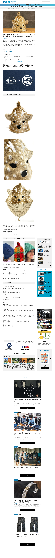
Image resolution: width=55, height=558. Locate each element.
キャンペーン (7, 49)
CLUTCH (48, 241)
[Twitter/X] (17, 353)
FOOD (36, 6)
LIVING (22, 6)
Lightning (43, 241)
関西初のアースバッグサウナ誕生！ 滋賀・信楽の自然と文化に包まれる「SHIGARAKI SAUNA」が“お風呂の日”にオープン (30, 367)
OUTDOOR (32, 6)
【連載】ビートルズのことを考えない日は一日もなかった (27, 400)
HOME (4, 8)
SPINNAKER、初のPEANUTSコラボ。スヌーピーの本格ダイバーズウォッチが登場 (47, 250)
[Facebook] (20, 353)
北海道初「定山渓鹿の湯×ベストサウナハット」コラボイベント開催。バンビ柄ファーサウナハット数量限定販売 (21, 8)
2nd (6, 8)
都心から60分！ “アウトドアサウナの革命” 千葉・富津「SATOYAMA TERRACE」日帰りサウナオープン (15, 366)
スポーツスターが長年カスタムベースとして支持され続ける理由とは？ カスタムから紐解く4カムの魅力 (47, 246)
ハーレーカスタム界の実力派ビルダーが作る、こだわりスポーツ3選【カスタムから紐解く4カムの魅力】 (47, 255)
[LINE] (22, 353)
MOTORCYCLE (27, 6)
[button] (38, 265)
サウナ (12, 49)
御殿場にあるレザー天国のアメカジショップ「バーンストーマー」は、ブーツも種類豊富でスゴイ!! (47, 259)
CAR (15, 6)
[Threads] (18, 353)
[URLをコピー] (24, 353)
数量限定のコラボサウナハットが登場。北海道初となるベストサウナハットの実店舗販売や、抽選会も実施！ (18, 57)
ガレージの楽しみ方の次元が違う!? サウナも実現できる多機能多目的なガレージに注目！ (22, 366)
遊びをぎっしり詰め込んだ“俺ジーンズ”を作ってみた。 (27, 433)
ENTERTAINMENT (41, 6)
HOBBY (18, 6)
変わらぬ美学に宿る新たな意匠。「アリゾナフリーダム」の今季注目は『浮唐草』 (27, 501)
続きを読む (27, 408)
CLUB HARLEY (42, 242)
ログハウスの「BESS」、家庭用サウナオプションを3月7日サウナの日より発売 (7, 366)
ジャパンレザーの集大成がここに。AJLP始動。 (47, 262)
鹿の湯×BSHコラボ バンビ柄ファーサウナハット (12, 59)
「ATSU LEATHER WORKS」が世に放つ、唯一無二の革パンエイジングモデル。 (27, 535)
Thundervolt (47, 242)
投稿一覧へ (25, 349)
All (40, 241)
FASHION (12, 6)
